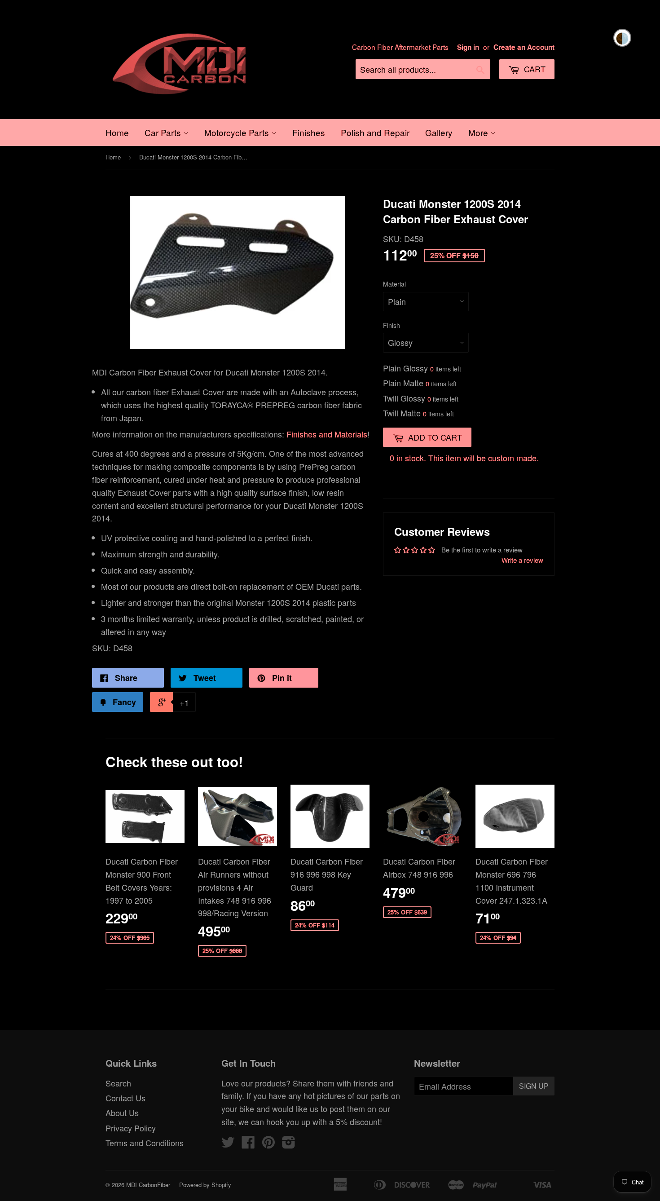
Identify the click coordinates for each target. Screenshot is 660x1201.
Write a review (522, 560)
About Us (122, 1112)
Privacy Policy (131, 1128)
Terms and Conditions (145, 1142)
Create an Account (523, 47)
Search (118, 1083)
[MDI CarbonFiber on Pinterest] (268, 1144)
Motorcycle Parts (237, 132)
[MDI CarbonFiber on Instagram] (288, 1144)
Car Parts (164, 132)
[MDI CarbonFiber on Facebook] (248, 1144)
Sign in (468, 47)
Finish (391, 325)
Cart (534, 69)
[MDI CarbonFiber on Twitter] (228, 1144)
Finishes (308, 132)
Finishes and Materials (326, 434)
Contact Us (125, 1098)
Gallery (439, 132)
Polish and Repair (375, 132)
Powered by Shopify (205, 1184)
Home (117, 132)
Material (394, 283)
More (479, 132)
